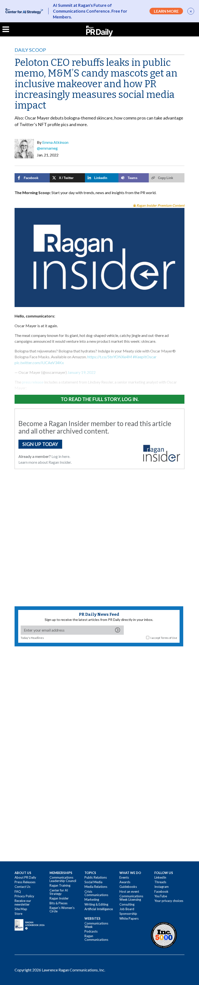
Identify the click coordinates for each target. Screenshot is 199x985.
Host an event (129, 891)
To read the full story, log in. (100, 399)
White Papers (129, 918)
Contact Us (22, 887)
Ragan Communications (96, 937)
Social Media (93, 882)
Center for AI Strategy (59, 892)
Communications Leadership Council (63, 879)
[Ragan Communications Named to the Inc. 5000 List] (163, 935)
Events (124, 877)
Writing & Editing (96, 904)
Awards (124, 882)
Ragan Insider (59, 898)
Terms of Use (169, 637)
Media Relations (95, 887)
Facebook (161, 891)
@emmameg (47, 148)
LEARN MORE (166, 11)
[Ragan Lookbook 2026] (30, 924)
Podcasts (91, 931)
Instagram (161, 887)
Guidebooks (128, 887)
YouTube (160, 896)
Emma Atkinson (55, 142)
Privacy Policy (24, 896)
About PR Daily (25, 877)
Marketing (91, 899)
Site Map (21, 909)
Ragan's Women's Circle (62, 909)
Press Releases (25, 882)
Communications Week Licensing (131, 897)
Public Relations (95, 877)
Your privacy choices (168, 901)
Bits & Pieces (58, 903)
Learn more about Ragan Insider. (45, 462)
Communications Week (96, 925)
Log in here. (60, 456)
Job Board (126, 909)
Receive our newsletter (23, 902)
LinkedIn (160, 877)
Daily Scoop (30, 50)
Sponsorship (128, 914)
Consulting (126, 904)
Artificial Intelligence (98, 909)
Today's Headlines (32, 637)
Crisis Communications (96, 893)
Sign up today (40, 444)
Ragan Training (60, 885)
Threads (160, 882)
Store (18, 914)
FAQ (18, 891)
